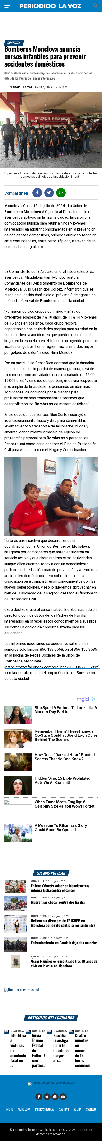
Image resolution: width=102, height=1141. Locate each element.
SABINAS (64, 1109)
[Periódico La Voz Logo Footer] (51, 1082)
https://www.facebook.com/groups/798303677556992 (51, 667)
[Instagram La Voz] (55, 1096)
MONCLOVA (24, 1109)
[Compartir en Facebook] (37, 192)
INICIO (9, 1109)
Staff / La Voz (22, 87)
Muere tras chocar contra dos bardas (58, 902)
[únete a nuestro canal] (51, 1001)
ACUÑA (77, 1109)
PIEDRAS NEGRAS (44, 1109)
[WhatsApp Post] (61, 192)
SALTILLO (91, 1109)
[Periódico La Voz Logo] (51, 8)
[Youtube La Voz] (63, 1096)
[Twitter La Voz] (47, 1096)
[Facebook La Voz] (38, 1096)
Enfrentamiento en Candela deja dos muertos (64, 943)
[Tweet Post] (49, 192)
